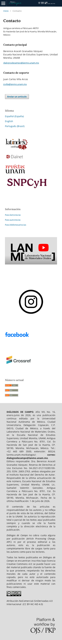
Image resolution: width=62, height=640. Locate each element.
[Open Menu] (3, 3)
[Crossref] (31, 366)
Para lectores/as (13, 214)
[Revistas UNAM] (31, 174)
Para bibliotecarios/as (15, 224)
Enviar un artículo (17, 96)
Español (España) (14, 116)
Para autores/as (13, 219)
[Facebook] (31, 340)
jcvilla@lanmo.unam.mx (15, 84)
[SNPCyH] (31, 149)
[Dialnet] (31, 160)
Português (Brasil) (14, 126)
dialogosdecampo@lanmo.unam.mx (21, 62)
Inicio (6, 10)
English (9, 121)
